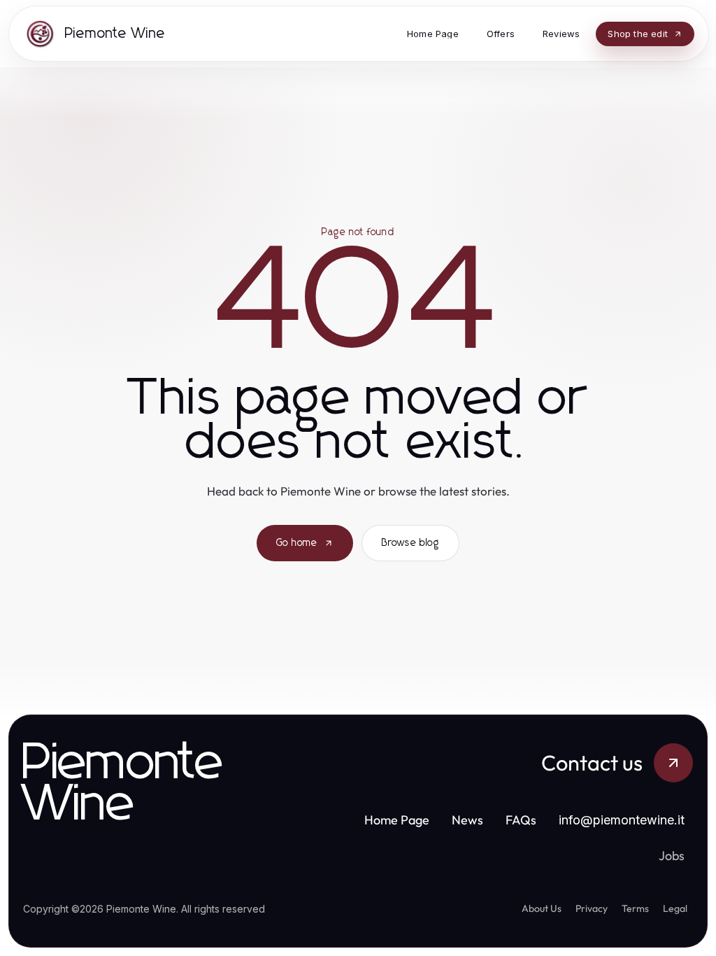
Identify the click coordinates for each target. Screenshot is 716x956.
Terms (635, 908)
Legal (675, 908)
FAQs (521, 820)
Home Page (396, 820)
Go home (296, 543)
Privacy (591, 908)
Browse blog (410, 543)
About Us (541, 908)
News (467, 820)
